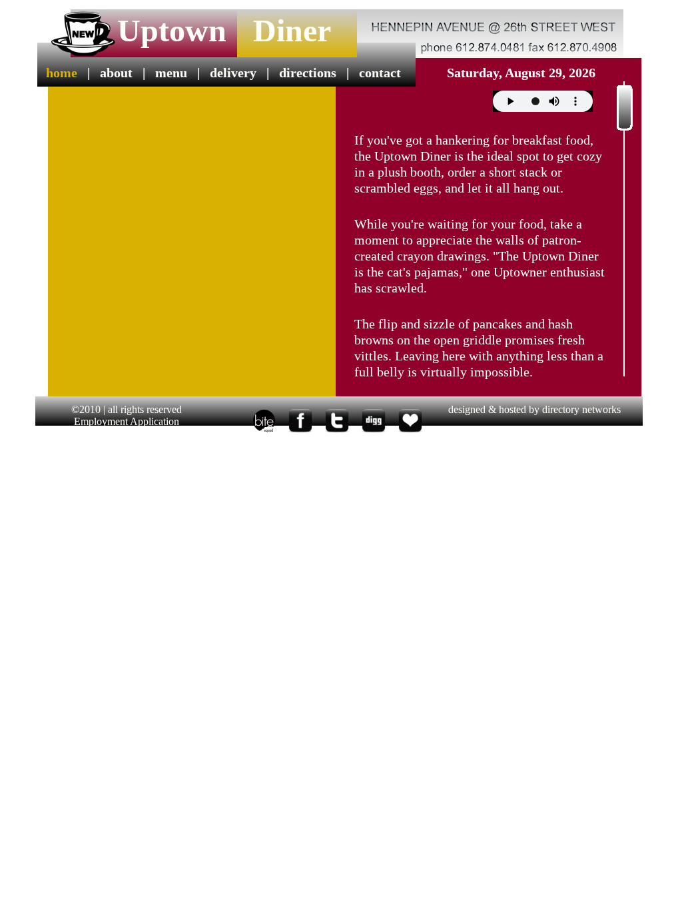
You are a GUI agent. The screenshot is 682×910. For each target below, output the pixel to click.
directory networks (581, 409)
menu (171, 72)
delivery (233, 72)
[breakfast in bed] (264, 433)
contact (380, 72)
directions (307, 72)
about (116, 72)
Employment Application (126, 421)
